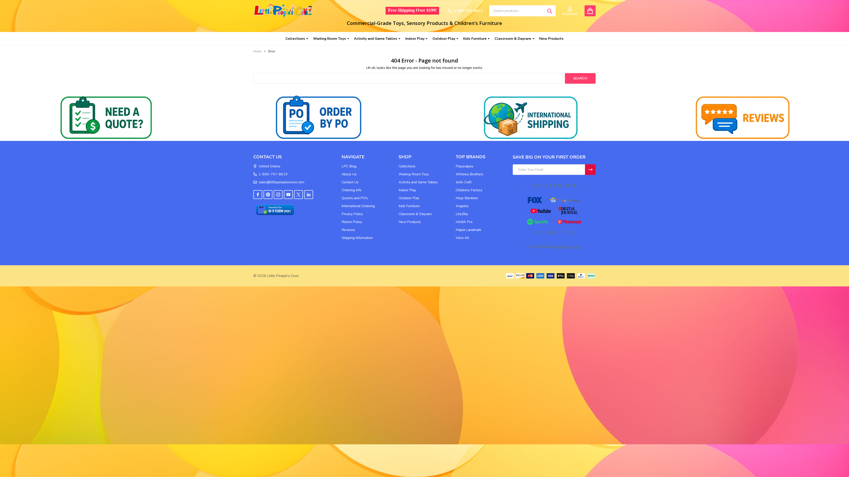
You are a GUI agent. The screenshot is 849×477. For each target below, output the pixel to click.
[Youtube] (288, 194)
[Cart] (590, 10)
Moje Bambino (467, 198)
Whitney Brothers (469, 174)
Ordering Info (351, 190)
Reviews (348, 229)
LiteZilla (462, 214)
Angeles (462, 206)
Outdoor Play (443, 38)
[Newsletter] (590, 169)
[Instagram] (278, 194)
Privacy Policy (352, 214)
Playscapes (464, 166)
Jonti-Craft (464, 182)
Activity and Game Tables (375, 38)
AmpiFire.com (567, 246)
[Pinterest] (268, 194)
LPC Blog (349, 166)
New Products (551, 38)
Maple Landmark (468, 229)
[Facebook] (257, 194)
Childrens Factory (469, 190)
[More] (305, 38)
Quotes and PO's (355, 198)
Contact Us (350, 182)
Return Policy (352, 222)
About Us (349, 174)
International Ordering (358, 206)
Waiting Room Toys (329, 38)
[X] (298, 194)
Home (257, 51)
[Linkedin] (308, 194)
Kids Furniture (475, 38)
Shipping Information (357, 237)
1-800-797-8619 (273, 174)
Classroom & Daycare (513, 38)
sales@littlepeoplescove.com (281, 182)
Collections (295, 38)
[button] (106, 117)
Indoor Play (414, 38)
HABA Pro (464, 222)
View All (462, 237)
